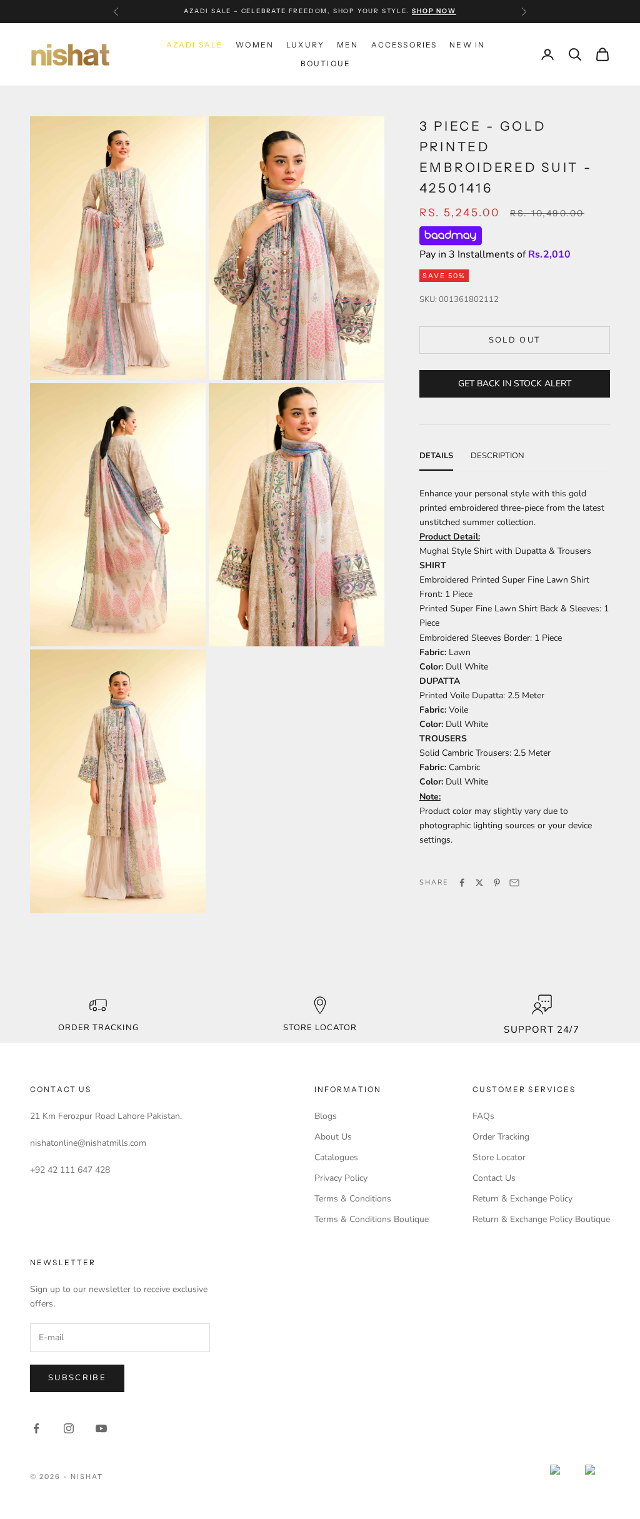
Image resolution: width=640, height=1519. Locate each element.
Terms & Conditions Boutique (371, 1219)
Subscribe (77, 1377)
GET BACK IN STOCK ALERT (514, 383)
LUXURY (305, 44)
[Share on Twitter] (479, 883)
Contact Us (494, 1178)
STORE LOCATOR (320, 1027)
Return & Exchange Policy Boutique (541, 1219)
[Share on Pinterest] (497, 883)
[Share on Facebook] (462, 883)
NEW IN (467, 44)
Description (497, 455)
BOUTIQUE (326, 63)
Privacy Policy (341, 1178)
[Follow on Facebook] (36, 1428)
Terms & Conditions (352, 1199)
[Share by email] (514, 883)
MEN (347, 44)
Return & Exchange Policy (522, 1199)
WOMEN (255, 44)
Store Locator (499, 1157)
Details (436, 455)
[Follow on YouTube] (101, 1428)
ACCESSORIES (404, 44)
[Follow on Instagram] (68, 1428)
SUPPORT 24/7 (541, 1029)
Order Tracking (98, 1027)
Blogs (325, 1116)
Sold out (515, 340)
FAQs (483, 1116)
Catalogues (336, 1157)
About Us (333, 1137)
